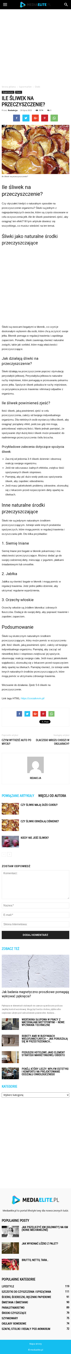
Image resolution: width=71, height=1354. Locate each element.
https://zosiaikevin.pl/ (32, 698)
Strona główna (9, 86)
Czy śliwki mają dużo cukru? (39, 805)
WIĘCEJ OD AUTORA (52, 796)
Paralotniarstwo (13, 1307)
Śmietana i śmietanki (15, 1302)
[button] (66, 4)
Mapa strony (35, 1343)
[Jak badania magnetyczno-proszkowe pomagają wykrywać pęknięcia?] (35, 971)
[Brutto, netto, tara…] (10, 1264)
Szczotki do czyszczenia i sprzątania (26, 1291)
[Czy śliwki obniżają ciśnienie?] (10, 825)
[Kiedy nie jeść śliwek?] (10, 842)
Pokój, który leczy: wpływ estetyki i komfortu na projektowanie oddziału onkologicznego (45, 1071)
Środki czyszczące (14, 1313)
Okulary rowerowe (14, 1323)
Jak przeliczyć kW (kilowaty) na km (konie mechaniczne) (45, 1229)
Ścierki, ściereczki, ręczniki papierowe (26, 1297)
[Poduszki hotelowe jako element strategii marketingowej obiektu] (10, 1057)
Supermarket (8, 92)
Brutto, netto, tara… (35, 1260)
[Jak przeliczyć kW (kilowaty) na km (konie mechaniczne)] (10, 1231)
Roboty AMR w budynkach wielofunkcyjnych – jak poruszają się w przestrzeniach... (45, 1038)
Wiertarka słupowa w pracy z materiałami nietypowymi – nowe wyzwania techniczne (43, 1022)
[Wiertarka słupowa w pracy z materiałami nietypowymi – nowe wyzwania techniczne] (10, 1024)
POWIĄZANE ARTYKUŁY (18, 796)
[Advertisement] (35, 46)
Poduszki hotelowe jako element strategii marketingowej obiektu (43, 1054)
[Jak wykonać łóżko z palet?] (10, 1248)
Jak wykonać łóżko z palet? (40, 1243)
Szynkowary (10, 1318)
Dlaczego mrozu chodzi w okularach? (52, 741)
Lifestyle (8, 1286)
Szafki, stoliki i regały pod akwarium (26, 1329)
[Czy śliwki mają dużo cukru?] (10, 809)
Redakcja (13, 110)
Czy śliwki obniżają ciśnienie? (40, 821)
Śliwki (18, 92)
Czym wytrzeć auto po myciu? (16, 741)
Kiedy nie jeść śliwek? (35, 837)
